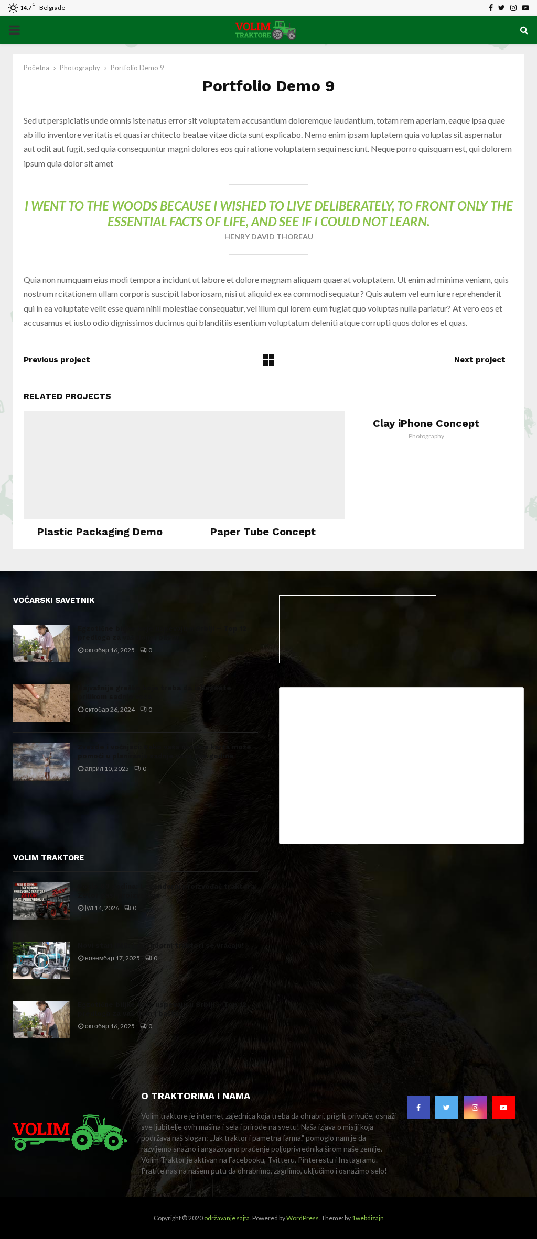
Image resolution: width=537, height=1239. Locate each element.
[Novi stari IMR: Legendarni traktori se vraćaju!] (41, 960)
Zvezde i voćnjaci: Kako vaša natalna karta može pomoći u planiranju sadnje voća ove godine (164, 751)
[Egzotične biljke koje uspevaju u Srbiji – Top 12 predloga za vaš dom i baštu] (41, 643)
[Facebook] (418, 1107)
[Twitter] (446, 1107)
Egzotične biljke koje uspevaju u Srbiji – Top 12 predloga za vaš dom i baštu (162, 633)
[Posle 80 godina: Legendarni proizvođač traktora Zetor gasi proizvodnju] (41, 901)
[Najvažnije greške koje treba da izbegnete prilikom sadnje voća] (41, 703)
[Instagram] (475, 1107)
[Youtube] (503, 1107)
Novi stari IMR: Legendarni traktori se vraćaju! (161, 945)
